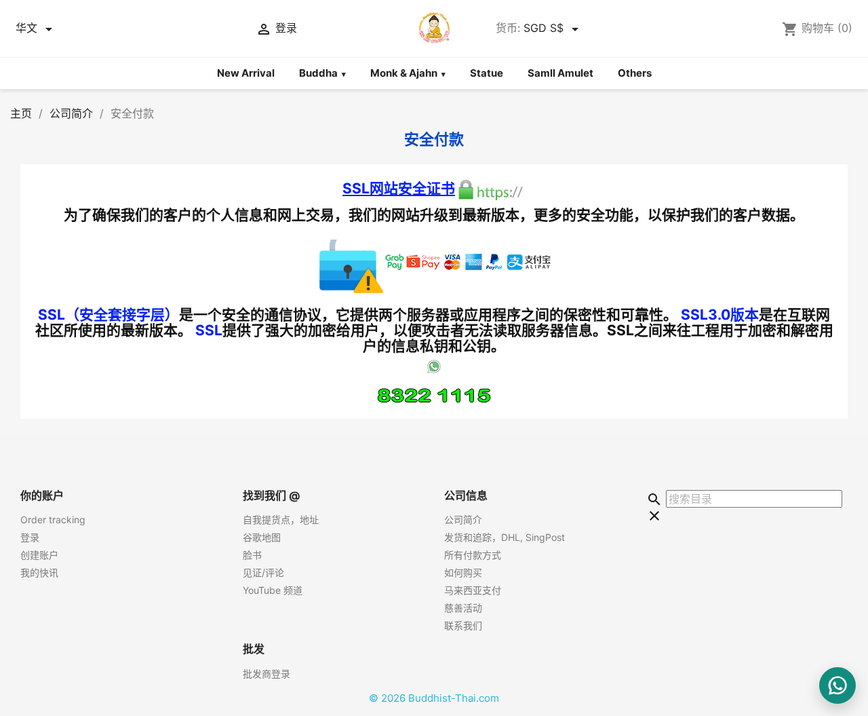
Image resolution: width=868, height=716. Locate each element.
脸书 (252, 555)
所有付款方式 (472, 555)
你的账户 (42, 495)
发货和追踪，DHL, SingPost (504, 537)
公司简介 (463, 519)
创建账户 (39, 555)
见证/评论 (263, 572)
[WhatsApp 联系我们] (837, 685)
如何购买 (463, 572)
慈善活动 (463, 608)
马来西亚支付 (472, 590)
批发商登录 (266, 673)
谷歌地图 (262, 537)
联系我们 (463, 625)
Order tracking (52, 519)
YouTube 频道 (272, 590)
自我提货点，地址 (281, 519)
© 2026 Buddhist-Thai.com (434, 698)
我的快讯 (39, 572)
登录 (29, 537)
